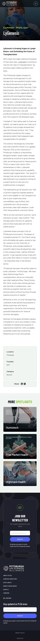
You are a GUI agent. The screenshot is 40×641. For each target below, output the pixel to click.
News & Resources (10, 586)
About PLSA (7, 575)
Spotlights (7, 582)
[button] (36, 4)
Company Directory (10, 579)
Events (6, 589)
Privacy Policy (20, 633)
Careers (6, 593)
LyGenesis (22, 62)
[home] (9, 4)
